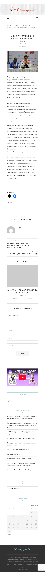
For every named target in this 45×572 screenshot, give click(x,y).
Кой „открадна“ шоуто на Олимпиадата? (21, 438)
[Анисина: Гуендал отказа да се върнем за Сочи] (22, 276)
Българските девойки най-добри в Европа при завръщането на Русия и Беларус (22, 417)
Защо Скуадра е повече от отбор (18, 449)
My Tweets (10, 401)
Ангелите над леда (13, 454)
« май (9, 534)
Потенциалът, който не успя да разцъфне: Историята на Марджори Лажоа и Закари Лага (22, 425)
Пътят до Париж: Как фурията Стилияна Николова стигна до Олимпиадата (21, 464)
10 (31, 298)
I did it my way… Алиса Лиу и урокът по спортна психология (20, 433)
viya (23, 41)
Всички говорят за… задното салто (19, 459)
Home (9, 25)
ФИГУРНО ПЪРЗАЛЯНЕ (22, 25)
